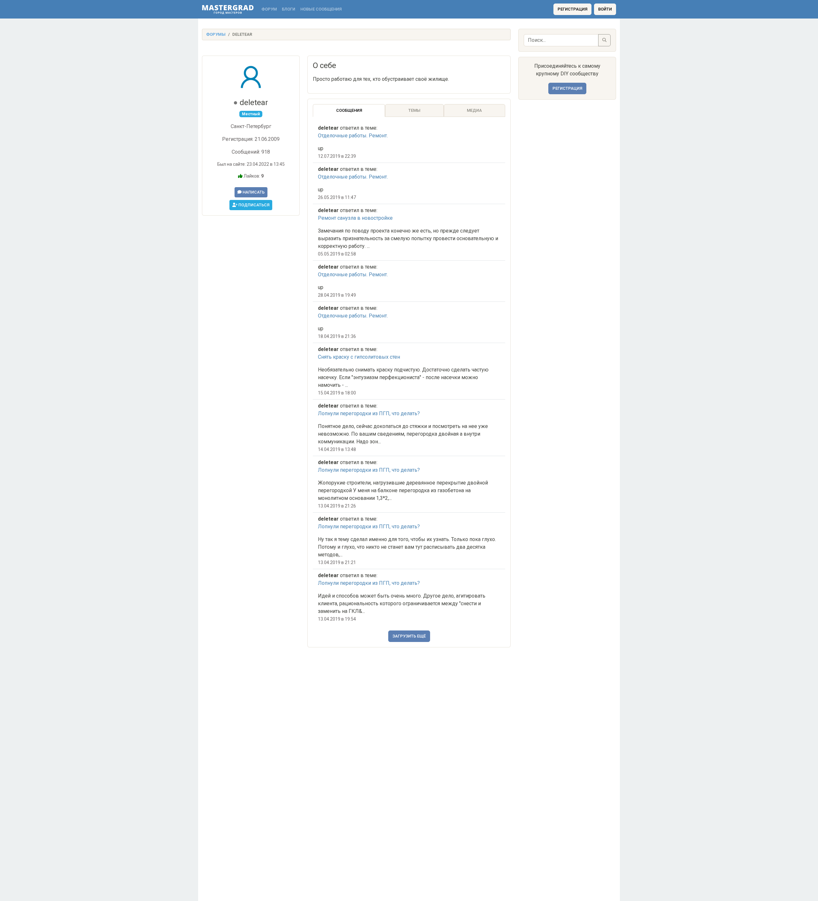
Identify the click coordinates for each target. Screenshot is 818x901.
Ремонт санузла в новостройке (355, 218)
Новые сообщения (321, 9)
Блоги (288, 9)
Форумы (216, 34)
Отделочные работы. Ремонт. (353, 136)
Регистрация (572, 9)
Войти (605, 9)
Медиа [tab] (474, 110)
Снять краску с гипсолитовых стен (359, 357)
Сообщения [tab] (349, 110)
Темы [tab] (414, 110)
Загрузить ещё (409, 636)
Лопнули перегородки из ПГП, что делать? (369, 413)
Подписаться (253, 204)
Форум (269, 9)
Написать (253, 192)
